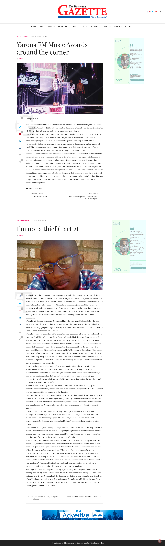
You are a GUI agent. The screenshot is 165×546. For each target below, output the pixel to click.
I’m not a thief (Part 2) (47, 228)
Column (20, 220)
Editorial (106, 26)
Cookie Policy (99, 543)
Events (19, 36)
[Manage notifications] (160, 541)
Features (83, 26)
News (42, 26)
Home (33, 26)
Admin (21, 58)
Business (51, 26)
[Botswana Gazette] (82, 11)
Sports (73, 26)
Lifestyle (62, 26)
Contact (118, 26)
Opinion (128, 26)
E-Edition (95, 26)
